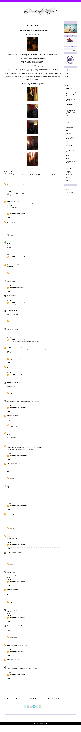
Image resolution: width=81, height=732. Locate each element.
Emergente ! (67, 115)
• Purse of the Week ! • (55, 3)
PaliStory (8, 279)
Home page (3, 1)
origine (51, 174)
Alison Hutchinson (10, 347)
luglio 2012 (68, 171)
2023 (66, 69)
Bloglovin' (8, 630)
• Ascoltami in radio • (43, 3)
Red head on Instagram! (11, 250)
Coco (8, 666)
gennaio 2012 (68, 180)
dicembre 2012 (68, 87)
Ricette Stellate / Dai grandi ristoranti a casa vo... (13, 3)
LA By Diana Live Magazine (11, 386)
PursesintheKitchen (38, 720)
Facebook (8, 629)
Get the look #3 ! (68, 155)
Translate (73, 50)
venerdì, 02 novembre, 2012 (15, 183)
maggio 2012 (68, 174)
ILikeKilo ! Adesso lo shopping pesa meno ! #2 (71, 90)
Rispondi (8, 189)
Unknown (8, 183)
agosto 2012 (68, 169)
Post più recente (11, 698)
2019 (66, 75)
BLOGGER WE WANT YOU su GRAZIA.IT (70, 100)
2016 (66, 79)
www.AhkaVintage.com (11, 661)
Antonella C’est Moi (10, 643)
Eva (7, 310)
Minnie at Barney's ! (69, 121)
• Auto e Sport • (32, 3)
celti (9, 174)
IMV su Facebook (10, 227)
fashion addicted (21, 174)
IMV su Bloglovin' (10, 228)
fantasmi (12, 174)
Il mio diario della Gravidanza (71, 3)
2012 (66, 85)
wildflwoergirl (9, 187)
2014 (66, 82)
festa (34, 174)
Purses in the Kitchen (13, 213)
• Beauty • (29, 1)
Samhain (15, 175)
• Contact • (17, 1)
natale (48, 174)
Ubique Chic (9, 314)
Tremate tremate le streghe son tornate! (70, 162)
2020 (66, 73)
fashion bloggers (29, 174)
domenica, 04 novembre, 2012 (22, 374)
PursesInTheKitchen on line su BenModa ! (70, 151)
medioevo (45, 174)
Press (23, 1)
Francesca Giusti (10, 552)
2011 (66, 182)
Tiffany (23, 175)
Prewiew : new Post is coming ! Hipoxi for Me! (70, 143)
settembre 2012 (68, 168)
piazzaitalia (6, 175)
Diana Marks (9, 382)
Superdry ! (67, 107)
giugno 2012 (68, 172)
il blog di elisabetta (10, 445)
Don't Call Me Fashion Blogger (12, 628)
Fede (8, 609)
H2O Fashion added (15, 314)
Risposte (9, 191)
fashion (16, 174)
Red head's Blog (9, 248)
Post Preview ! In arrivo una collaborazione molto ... (70, 125)
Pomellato (11, 175)
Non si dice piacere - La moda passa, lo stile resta (15, 328)
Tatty (8, 399)
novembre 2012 (68, 88)
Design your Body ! (69, 139)
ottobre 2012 (68, 166)
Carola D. (11, 193)
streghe (19, 175)
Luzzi (41, 174)
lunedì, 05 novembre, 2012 (21, 617)
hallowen (38, 174)
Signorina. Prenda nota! (69, 104)
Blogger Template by (40, 723)
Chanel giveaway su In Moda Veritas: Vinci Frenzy (15, 225)
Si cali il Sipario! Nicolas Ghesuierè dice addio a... (70, 135)
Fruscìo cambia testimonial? (70, 157)
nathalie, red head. (10, 241)
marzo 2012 (68, 177)
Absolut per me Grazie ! (69, 147)
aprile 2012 (67, 175)
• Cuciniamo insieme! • (63, 1)
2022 (66, 70)
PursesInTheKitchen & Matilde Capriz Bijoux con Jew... (70, 111)
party (55, 174)
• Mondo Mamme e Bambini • (49, 1)
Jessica (8, 570)
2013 (66, 84)
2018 (66, 76)
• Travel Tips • (37, 1)
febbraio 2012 (68, 178)
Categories (3, 5)
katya (8, 295)
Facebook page (9, 249)
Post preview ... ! (68, 118)
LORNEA (8, 484)
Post (66, 187)
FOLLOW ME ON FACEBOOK (12, 538)
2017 (66, 78)
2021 (66, 72)
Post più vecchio (53, 698)
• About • (10, 1)
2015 (66, 81)
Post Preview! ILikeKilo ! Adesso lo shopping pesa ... (71, 95)
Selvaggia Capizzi (10, 625)
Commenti (67, 189)
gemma (8, 513)
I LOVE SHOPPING (10, 611)
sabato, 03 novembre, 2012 (19, 193)
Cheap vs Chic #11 (69, 132)
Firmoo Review (68, 129)
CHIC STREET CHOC (10, 537)
